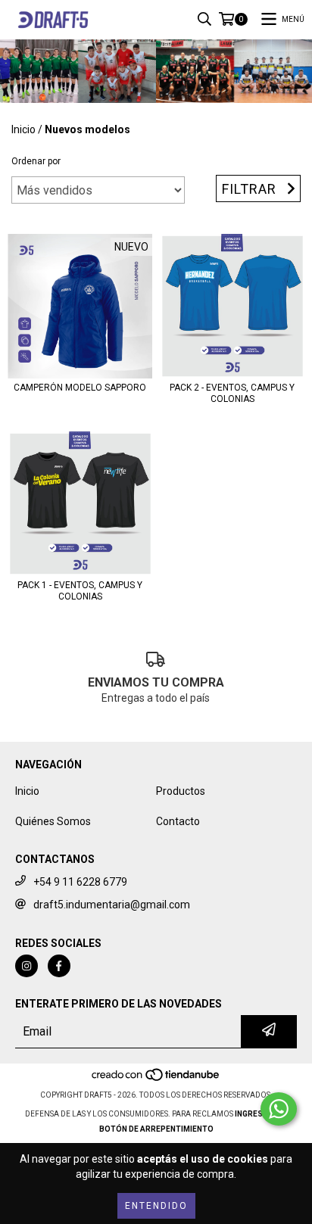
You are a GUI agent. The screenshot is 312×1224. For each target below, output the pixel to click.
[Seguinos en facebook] (59, 966)
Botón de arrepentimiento (156, 1129)
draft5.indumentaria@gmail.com (111, 905)
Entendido (156, 1206)
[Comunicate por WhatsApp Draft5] (279, 1109)
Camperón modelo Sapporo (80, 387)
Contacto (178, 821)
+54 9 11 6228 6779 (80, 882)
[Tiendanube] (156, 1080)
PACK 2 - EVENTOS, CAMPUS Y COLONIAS (232, 393)
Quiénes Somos (53, 821)
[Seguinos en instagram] (26, 966)
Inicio (23, 129)
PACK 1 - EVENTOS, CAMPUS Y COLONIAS (79, 591)
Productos (180, 791)
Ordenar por (36, 161)
